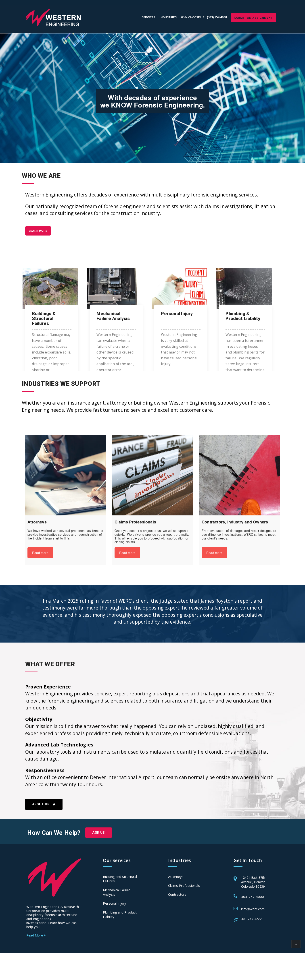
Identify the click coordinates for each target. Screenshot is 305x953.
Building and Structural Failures (120, 878)
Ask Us (98, 833)
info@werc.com (253, 909)
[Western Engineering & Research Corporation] (54, 17)
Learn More (38, 230)
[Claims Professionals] (152, 475)
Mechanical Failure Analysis (116, 892)
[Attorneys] (65, 475)
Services (148, 17)
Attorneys (176, 876)
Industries (168, 17)
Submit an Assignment (253, 17)
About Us (41, 804)
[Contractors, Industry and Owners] (239, 475)
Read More (35, 935)
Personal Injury (114, 903)
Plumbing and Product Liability (120, 914)
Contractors (177, 894)
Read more (40, 552)
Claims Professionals (184, 885)
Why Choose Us (192, 17)
